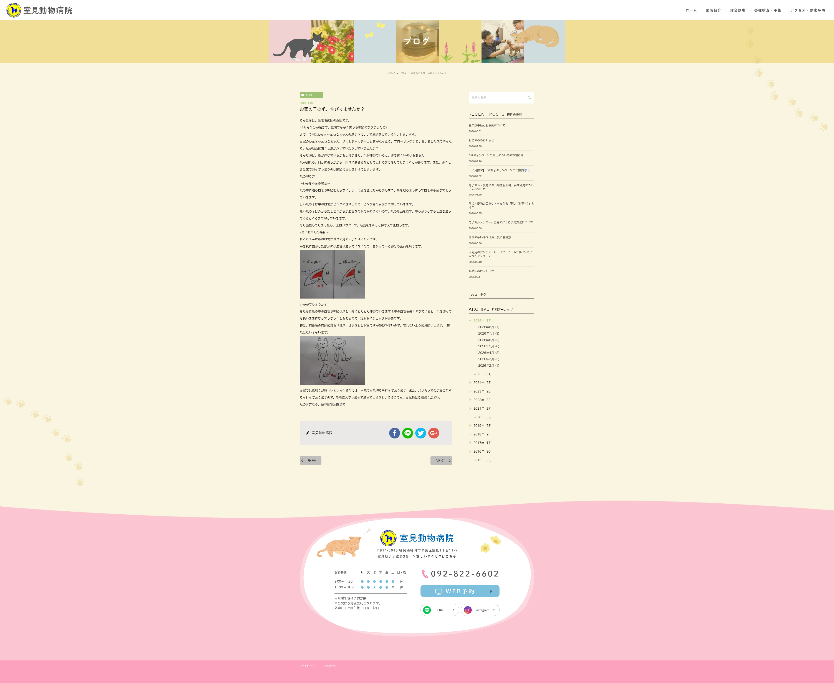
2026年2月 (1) (488, 365)
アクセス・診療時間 (807, 10)
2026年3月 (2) (488, 359)
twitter (420, 433)
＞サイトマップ (307, 666)
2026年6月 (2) (488, 340)
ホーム (691, 10)
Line (407, 433)
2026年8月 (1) (488, 326)
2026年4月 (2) (488, 352)
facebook (394, 433)
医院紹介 (713, 10)
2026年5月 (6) (488, 346)
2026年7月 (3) (488, 333)
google (433, 433)
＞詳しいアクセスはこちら (435, 556)
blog (309, 95)
